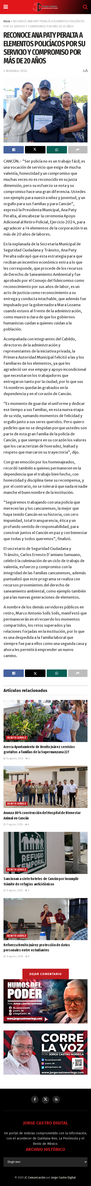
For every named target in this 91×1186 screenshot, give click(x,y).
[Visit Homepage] (45, 7)
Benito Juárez (16, 737)
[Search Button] (85, 7)
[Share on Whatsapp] (57, 149)
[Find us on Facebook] (34, 1099)
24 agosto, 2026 (14, 758)
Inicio (7, 21)
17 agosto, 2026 (14, 824)
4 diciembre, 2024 (15, 71)
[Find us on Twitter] (45, 1100)
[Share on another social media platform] (78, 149)
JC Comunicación (35, 1177)
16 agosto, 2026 (14, 956)
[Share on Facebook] (14, 149)
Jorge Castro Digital (63, 1177)
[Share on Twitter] (35, 149)
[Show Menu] (6, 7)
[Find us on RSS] (56, 1099)
